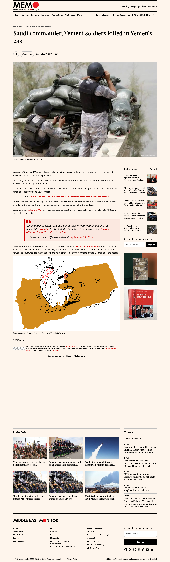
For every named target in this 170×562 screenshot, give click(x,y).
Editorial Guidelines (95, 528)
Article (127, 496)
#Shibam (105, 228)
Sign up (151, 245)
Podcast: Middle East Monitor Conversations (62, 542)
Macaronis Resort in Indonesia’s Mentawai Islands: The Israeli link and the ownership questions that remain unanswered (140, 502)
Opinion (25, 15)
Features (45, 15)
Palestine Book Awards (96, 535)
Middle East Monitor (72, 346)
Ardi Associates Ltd (149, 559)
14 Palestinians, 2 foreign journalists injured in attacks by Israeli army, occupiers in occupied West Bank (134, 228)
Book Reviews (19, 541)
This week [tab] (136, 438)
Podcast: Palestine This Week (62, 547)
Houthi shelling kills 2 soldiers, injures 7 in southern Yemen (28, 497)
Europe (16, 538)
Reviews (35, 15)
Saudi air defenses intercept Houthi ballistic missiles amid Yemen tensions (99, 464)
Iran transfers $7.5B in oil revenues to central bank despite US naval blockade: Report (140, 463)
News (17, 15)
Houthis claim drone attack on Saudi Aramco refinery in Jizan (99, 497)
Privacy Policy (93, 541)
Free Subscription (123, 15)
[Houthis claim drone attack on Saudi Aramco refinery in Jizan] (102, 482)
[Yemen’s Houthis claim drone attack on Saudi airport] (66, 482)
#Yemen (31, 232)
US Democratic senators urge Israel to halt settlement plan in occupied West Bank (139, 477)
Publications (57, 15)
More (79, 15)
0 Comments (27, 54)
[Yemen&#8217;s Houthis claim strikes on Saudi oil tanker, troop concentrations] (30, 448)
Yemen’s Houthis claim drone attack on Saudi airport (63, 497)
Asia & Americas (19, 532)
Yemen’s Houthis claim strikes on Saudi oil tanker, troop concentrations (29, 464)
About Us (91, 532)
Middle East (19, 26)
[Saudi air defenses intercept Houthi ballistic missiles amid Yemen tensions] (102, 448)
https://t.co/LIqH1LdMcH (51, 232)
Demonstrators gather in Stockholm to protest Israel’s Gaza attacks (134, 203)
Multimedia (70, 15)
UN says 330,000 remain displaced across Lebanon (136, 489)
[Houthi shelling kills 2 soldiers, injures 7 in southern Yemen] (30, 482)
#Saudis (44, 228)
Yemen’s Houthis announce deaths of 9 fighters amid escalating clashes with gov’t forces (65, 464)
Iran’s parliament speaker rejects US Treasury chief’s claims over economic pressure (134, 177)
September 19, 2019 (81, 237)
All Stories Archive (94, 548)
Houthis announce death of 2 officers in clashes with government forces (134, 190)
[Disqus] (66, 389)
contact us (55, 350)
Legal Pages (60, 559)
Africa (15, 528)
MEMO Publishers (94, 545)
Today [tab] (127, 438)
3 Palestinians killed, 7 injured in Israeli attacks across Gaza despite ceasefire (134, 215)
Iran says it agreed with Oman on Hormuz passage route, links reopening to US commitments (140, 450)
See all (153, 169)
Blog (52, 528)
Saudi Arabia (38, 26)
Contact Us (91, 538)
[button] (66, 293)
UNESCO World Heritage (87, 246)
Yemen (48, 26)
